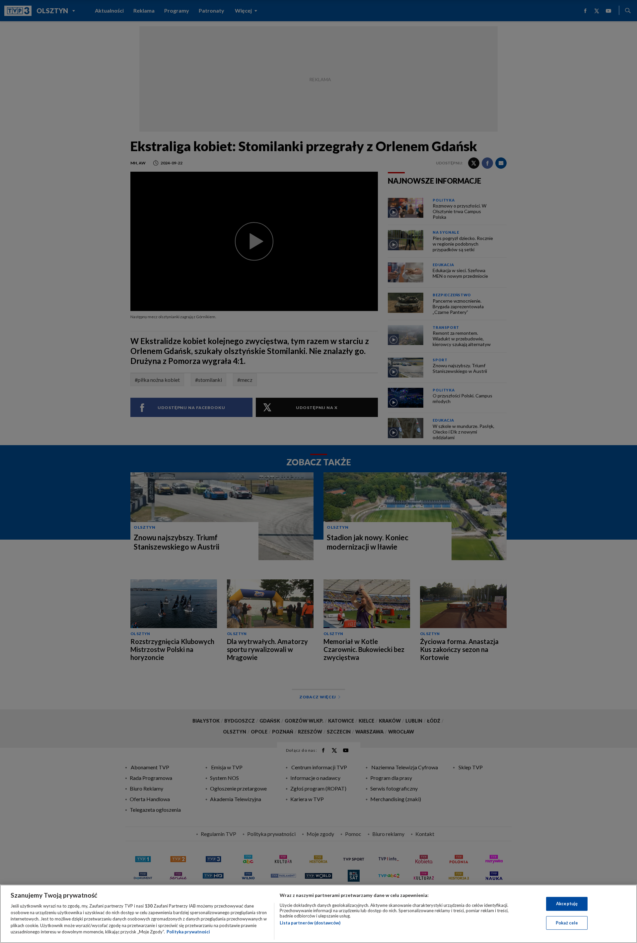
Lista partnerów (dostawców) (310, 922)
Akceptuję (567, 903)
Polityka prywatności (188, 931)
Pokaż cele (567, 922)
